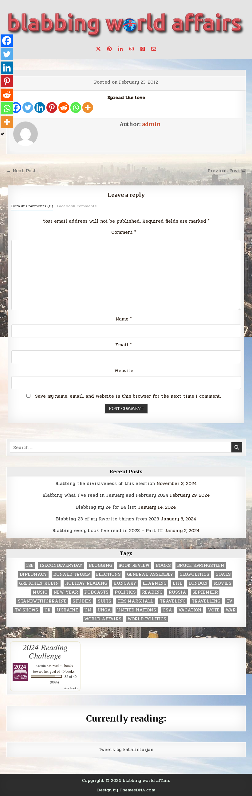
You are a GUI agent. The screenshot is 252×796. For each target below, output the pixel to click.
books (163, 565)
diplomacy (33, 574)
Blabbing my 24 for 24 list (106, 507)
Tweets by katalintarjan (126, 749)
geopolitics (194, 574)
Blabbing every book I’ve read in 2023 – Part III (107, 530)
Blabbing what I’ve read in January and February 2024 (105, 495)
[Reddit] (63, 107)
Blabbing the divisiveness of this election (105, 483)
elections (108, 574)
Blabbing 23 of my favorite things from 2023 (107, 519)
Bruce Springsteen (200, 565)
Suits (104, 601)
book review (134, 565)
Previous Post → (226, 170)
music (40, 592)
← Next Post (21, 170)
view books (71, 688)
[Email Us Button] (153, 49)
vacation (190, 610)
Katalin (40, 665)
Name (124, 319)
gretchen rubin (39, 583)
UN (87, 610)
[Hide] (2, 134)
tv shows (26, 610)
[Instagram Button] (131, 49)
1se (29, 565)
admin (151, 124)
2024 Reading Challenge (45, 651)
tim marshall (135, 601)
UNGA (104, 610)
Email (124, 344)
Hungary (124, 583)
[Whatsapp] (75, 107)
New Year (65, 592)
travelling (206, 601)
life (177, 583)
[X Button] (98, 49)
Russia (177, 592)
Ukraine (67, 610)
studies (82, 601)
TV (229, 601)
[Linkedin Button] (120, 49)
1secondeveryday (61, 565)
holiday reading (86, 583)
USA (167, 610)
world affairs (102, 619)
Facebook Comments (76, 206)
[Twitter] (27, 107)
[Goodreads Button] (142, 49)
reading (152, 592)
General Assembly (150, 574)
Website (123, 370)
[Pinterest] (51, 107)
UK (47, 610)
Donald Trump (71, 574)
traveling (173, 601)
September (205, 592)
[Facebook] (7, 40)
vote (213, 610)
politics (125, 592)
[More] (87, 107)
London (198, 583)
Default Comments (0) (32, 206)
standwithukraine (42, 601)
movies (222, 583)
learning (155, 583)
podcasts (96, 592)
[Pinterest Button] (109, 49)
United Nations (136, 610)
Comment (123, 232)
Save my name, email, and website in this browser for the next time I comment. (128, 396)
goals (223, 574)
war (231, 610)
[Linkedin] (39, 107)
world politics (147, 619)
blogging (100, 565)
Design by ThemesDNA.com (126, 789)
